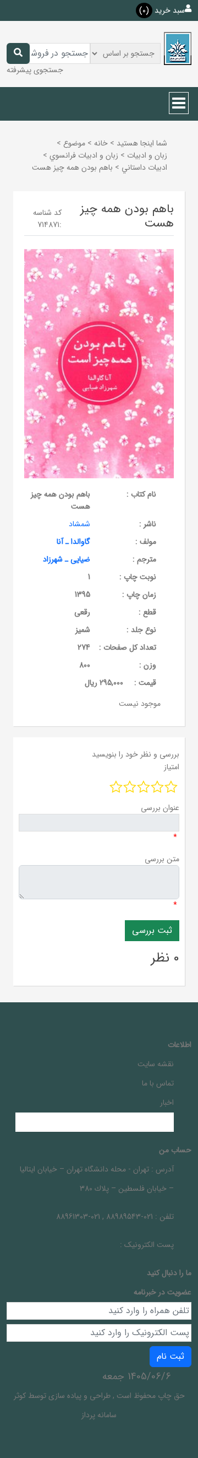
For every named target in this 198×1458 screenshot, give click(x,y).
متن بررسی (162, 859)
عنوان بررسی (160, 808)
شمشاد (79, 524)
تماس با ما (158, 1083)
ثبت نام (170, 1356)
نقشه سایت (156, 1064)
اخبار (167, 1103)
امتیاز (171, 767)
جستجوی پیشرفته (35, 70)
